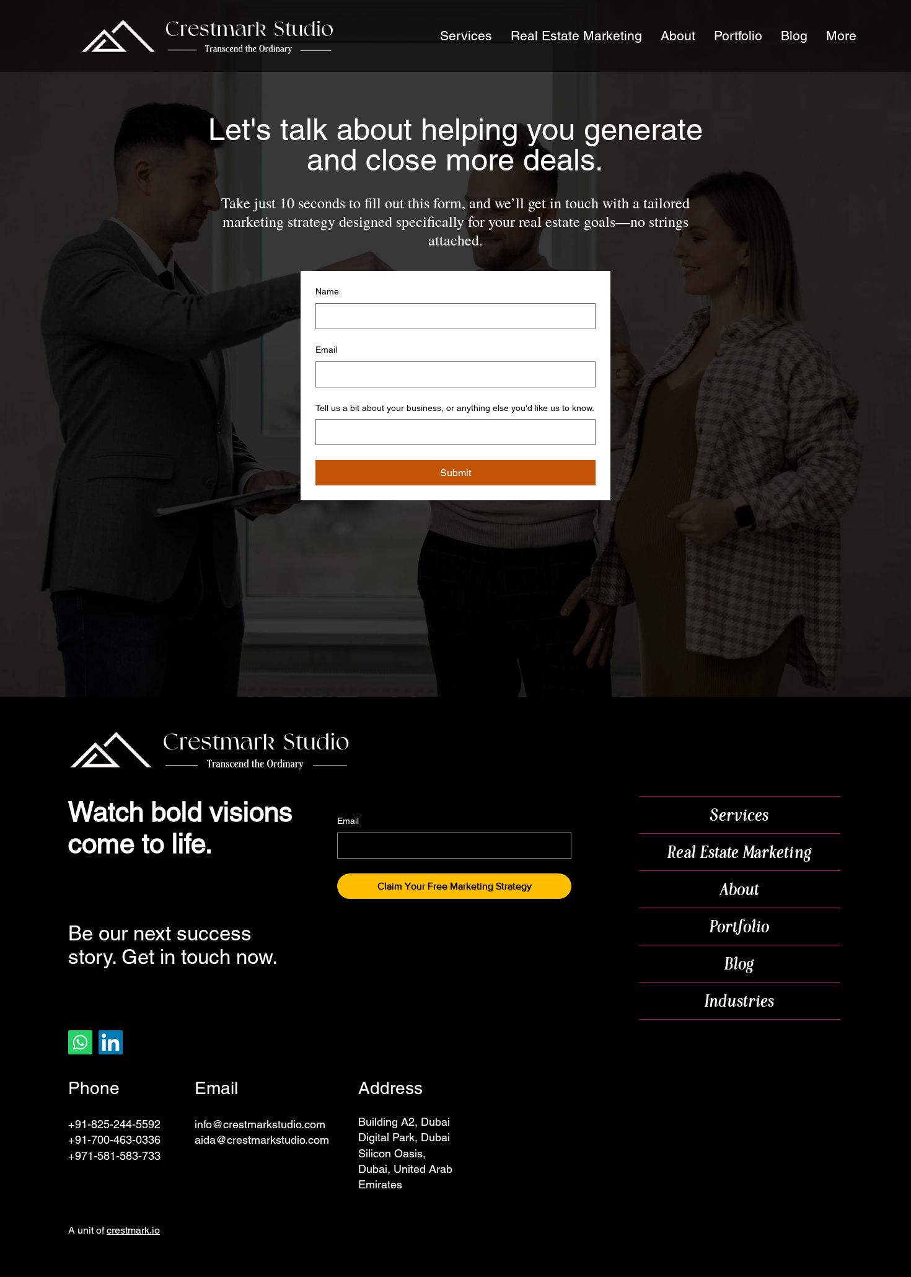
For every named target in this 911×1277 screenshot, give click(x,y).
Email (326, 350)
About (740, 889)
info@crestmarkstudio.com (260, 1124)
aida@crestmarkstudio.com (262, 1139)
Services (739, 814)
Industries (740, 1000)
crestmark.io (133, 1230)
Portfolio (740, 926)
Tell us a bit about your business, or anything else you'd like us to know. (454, 408)
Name (327, 291)
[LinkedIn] (111, 1042)
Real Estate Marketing (740, 852)
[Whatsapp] (80, 1042)
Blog (739, 963)
